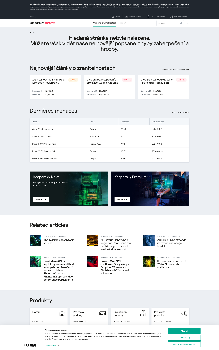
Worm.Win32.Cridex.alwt (43, 129)
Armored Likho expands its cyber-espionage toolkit (171, 243)
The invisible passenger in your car (59, 241)
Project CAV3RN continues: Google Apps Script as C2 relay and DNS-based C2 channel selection (114, 267)
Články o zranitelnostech (104, 23)
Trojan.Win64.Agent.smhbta (44, 158)
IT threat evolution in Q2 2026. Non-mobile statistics (171, 264)
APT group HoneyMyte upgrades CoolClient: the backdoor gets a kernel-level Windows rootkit (115, 244)
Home (32, 32)
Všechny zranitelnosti (180, 112)
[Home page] (43, 23)
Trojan (93, 151)
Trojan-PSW (95, 144)
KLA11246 (157, 91)
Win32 (123, 129)
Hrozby (122, 23)
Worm (93, 129)
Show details (50, 345)
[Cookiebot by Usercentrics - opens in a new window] (30, 345)
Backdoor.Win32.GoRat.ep (43, 136)
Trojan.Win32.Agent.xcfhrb (44, 151)
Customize (183, 338)
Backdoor (94, 136)
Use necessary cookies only (184, 344)
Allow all (184, 331)
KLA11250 (49, 91)
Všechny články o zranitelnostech (175, 69)
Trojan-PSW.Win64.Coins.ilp (44, 144)
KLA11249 (103, 91)
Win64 (123, 144)
